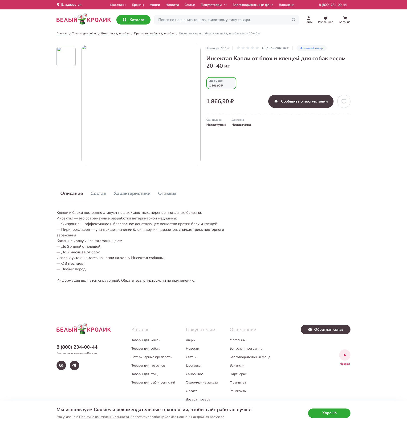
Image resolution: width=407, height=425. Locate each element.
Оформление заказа (202, 382)
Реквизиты (238, 391)
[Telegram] (74, 365)
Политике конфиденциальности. (104, 417)
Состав (98, 193)
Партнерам (238, 374)
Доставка (193, 365)
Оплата (191, 391)
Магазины (237, 340)
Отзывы (167, 193)
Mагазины (118, 5)
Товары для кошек (145, 340)
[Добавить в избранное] (343, 101)
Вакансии (286, 5)
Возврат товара (198, 399)
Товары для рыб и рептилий (153, 382)
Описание (71, 193)
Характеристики (132, 193)
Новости (172, 5)
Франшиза (238, 382)
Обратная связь (328, 329)
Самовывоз (195, 374)
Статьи (189, 5)
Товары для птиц (144, 374)
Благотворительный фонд (252, 5)
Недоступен (216, 125)
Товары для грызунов (148, 365)
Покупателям (211, 5)
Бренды (138, 5)
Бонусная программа (246, 348)
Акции (155, 5)
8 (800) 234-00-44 (333, 5)
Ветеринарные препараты (151, 357)
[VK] (61, 365)
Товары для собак (145, 348)
